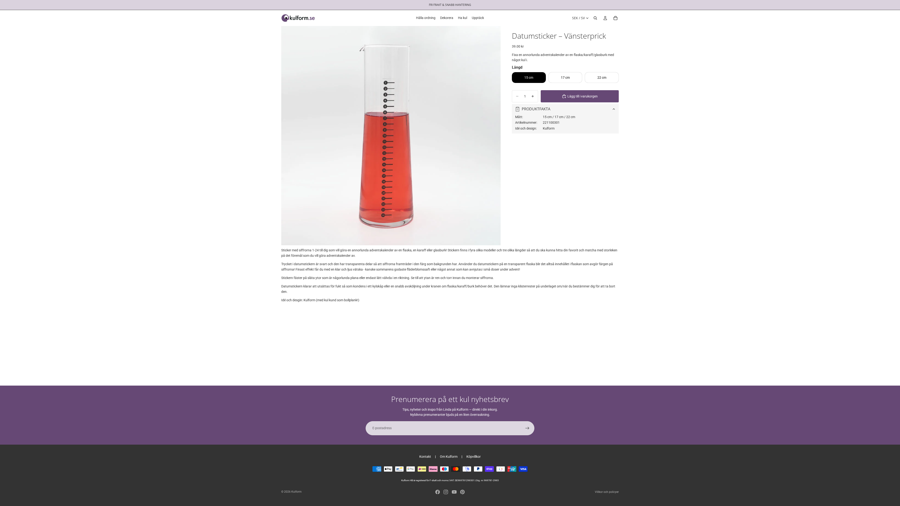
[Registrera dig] (527, 428)
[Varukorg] (615, 18)
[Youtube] (454, 492)
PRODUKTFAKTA (536, 109)
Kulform (296, 491)
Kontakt (425, 456)
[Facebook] (437, 492)
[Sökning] (595, 18)
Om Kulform (449, 456)
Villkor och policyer (607, 492)
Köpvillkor (473, 456)
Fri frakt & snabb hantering (450, 5)
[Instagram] (446, 492)
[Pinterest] (462, 492)
